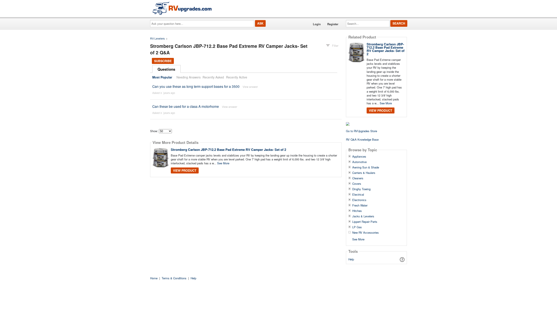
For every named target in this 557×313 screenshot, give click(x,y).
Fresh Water (359, 205)
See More (223, 163)
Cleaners (357, 178)
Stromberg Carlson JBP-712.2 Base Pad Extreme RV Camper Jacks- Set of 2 (228, 149)
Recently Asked (213, 77)
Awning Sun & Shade (365, 167)
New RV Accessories (365, 232)
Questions (166, 69)
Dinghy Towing (361, 189)
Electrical (358, 194)
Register (332, 24)
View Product (184, 170)
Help (351, 259)
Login (317, 24)
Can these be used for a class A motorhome (185, 106)
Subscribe (163, 61)
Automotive (359, 161)
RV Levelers (157, 38)
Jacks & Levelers (363, 216)
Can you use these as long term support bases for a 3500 (196, 86)
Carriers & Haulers (363, 172)
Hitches (357, 210)
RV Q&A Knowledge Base (362, 139)
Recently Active (236, 77)
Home (154, 278)
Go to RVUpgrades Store (361, 131)
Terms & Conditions (174, 278)
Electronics (359, 199)
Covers (356, 183)
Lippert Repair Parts (364, 221)
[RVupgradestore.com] (182, 8)
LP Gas (357, 227)
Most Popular (162, 77)
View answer (250, 86)
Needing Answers (188, 77)
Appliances (359, 156)
